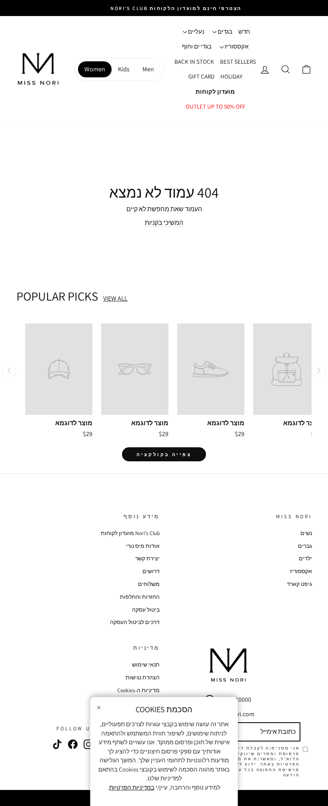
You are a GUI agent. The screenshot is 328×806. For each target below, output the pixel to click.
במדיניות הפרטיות (131, 787)
